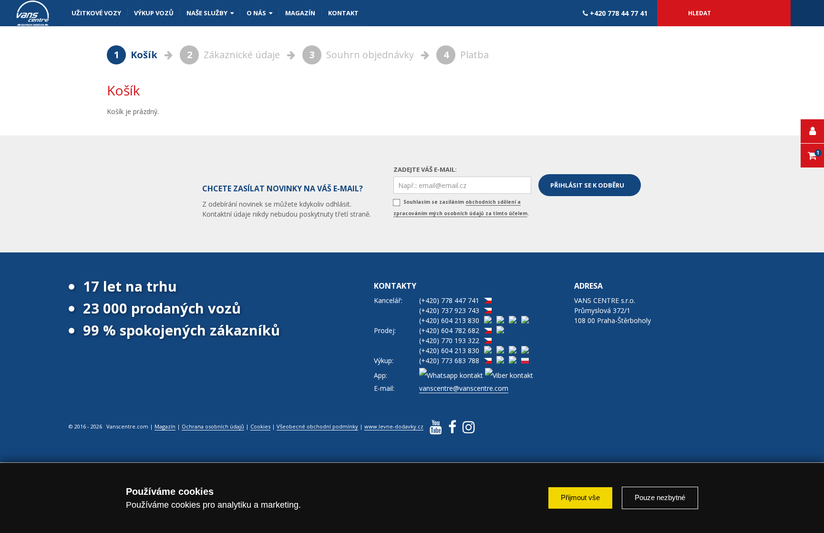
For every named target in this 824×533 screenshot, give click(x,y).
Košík (137, 54)
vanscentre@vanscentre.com (463, 388)
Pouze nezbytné (660, 497)
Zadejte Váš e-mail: (425, 169)
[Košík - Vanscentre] (32, 13)
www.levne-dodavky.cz (393, 426)
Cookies (260, 426)
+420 (618, 13)
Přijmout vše (580, 497)
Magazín (164, 426)
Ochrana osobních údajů (213, 426)
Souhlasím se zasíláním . (461, 208)
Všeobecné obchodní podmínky (317, 426)
